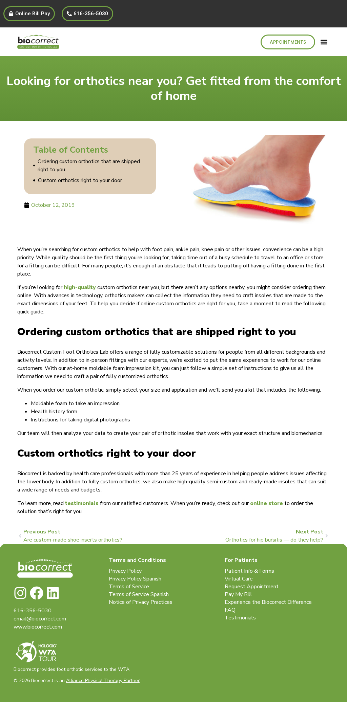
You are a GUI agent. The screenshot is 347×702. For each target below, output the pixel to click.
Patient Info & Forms (249, 571)
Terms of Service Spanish (139, 594)
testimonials (82, 503)
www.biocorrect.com (38, 627)
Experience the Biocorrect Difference (268, 602)
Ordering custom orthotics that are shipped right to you (89, 165)
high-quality (80, 287)
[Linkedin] (53, 593)
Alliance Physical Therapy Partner (103, 680)
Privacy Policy (125, 571)
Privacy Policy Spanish (135, 578)
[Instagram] (20, 593)
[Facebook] (36, 593)
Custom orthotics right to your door (80, 180)
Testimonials (240, 617)
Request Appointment (252, 586)
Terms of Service (129, 586)
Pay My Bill (238, 594)
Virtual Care (239, 578)
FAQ (230, 610)
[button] (324, 41)
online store (266, 503)
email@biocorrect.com (40, 618)
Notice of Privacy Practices (140, 602)
